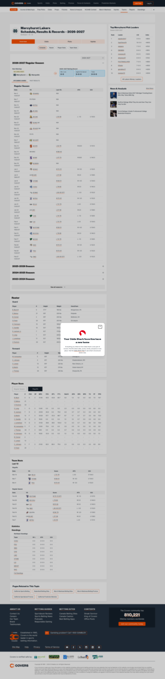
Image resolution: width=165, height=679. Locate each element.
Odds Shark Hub (79, 351)
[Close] (100, 326)
